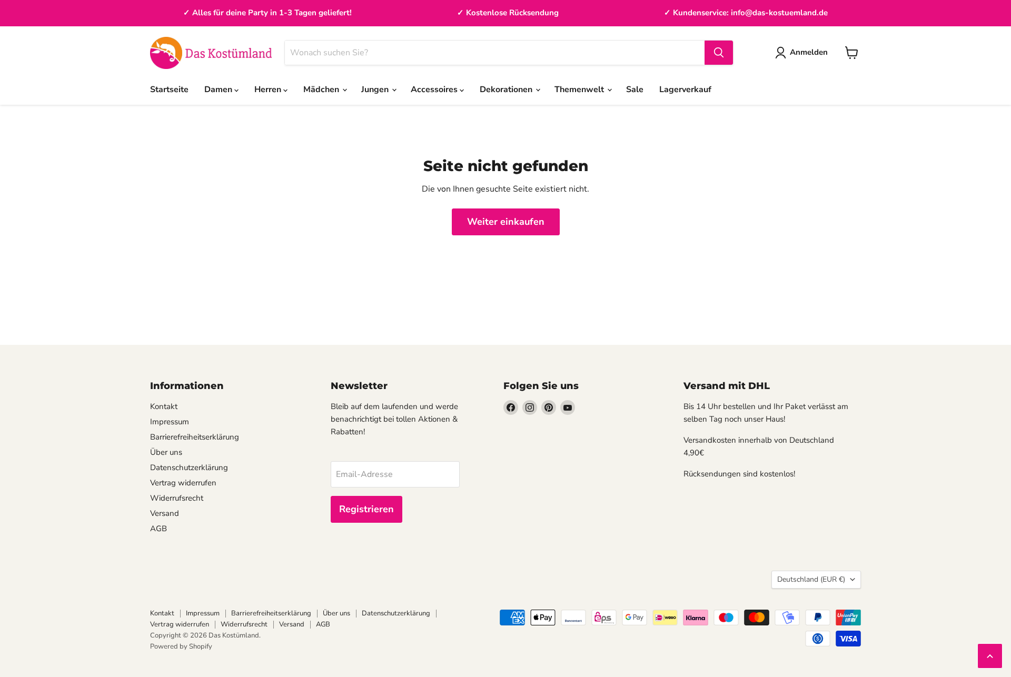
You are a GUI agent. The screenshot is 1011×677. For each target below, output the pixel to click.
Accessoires (435, 89)
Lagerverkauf (685, 89)
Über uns (166, 452)
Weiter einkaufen (505, 221)
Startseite (169, 89)
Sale (634, 89)
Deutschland (811, 579)
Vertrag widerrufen (183, 482)
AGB (158, 528)
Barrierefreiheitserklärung (194, 437)
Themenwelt (580, 89)
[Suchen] (719, 53)
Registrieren (366, 509)
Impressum (169, 421)
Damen (219, 89)
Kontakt (163, 406)
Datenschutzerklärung (189, 467)
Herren (268, 89)
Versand (164, 513)
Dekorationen (507, 89)
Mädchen (322, 89)
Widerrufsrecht (176, 498)
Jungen (376, 89)
